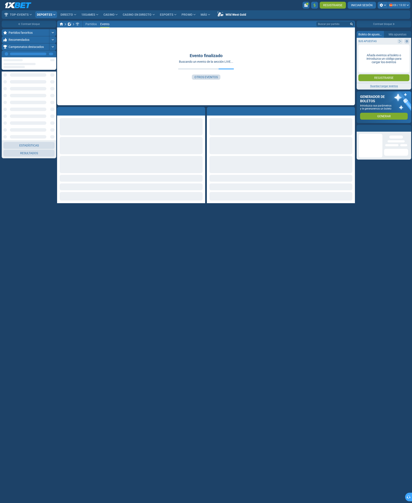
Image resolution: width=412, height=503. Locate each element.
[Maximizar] (52, 32)
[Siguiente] (53, 54)
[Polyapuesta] (69, 24)
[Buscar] (351, 24)
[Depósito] (314, 5)
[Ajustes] (383, 5)
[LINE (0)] (61, 24)
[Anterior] (43, 54)
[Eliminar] (350, 110)
